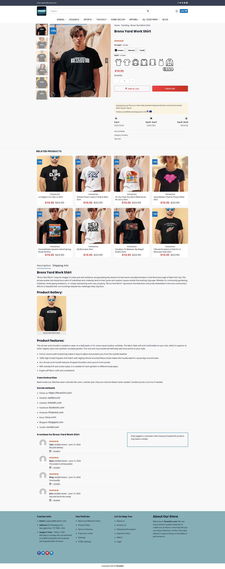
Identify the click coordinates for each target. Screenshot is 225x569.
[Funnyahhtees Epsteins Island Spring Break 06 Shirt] (55, 226)
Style (116, 55)
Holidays (74, 19)
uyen (119, 139)
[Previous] (54, 60)
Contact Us (121, 525)
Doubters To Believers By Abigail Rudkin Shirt (129, 250)
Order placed (119, 125)
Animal (60, 19)
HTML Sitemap (84, 541)
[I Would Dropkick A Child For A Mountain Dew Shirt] (170, 226)
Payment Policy (123, 533)
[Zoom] (52, 94)
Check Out (170, 88)
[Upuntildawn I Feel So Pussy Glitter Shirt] (170, 174)
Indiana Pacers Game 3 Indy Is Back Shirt (92, 198)
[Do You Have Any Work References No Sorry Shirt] (132, 174)
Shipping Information (126, 529)
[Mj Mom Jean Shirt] (93, 226)
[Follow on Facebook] (178, 3)
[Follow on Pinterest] (184, 3)
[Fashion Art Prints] (41, 11)
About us (121, 521)
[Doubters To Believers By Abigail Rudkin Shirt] (132, 226)
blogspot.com (55, 422)
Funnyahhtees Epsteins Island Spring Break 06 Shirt (54, 250)
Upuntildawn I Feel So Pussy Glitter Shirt (169, 198)
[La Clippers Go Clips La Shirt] (55, 174)
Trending (101, 19)
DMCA (119, 537)
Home (117, 25)
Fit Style (118, 45)
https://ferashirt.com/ (60, 392)
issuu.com (50, 417)
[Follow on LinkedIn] (187, 3)
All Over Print (150, 19)
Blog (165, 19)
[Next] (107, 60)
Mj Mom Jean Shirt (85, 249)
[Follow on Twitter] (180, 3)
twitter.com (54, 397)
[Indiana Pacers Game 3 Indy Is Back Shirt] (93, 174)
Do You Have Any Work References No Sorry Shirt (130, 198)
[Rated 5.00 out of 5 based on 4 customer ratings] (151, 41)
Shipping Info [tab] (60, 265)
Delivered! (184, 125)
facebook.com (56, 407)
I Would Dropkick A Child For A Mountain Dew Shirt (167, 250)
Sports (88, 19)
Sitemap (81, 537)
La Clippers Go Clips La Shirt (50, 197)
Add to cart (133, 88)
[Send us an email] (182, 3)
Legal (119, 541)
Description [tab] (44, 265)
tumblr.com (53, 427)
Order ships (151, 125)
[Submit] (148, 11)
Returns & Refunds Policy (89, 521)
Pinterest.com (56, 412)
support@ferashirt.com (56, 521)
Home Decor (118, 19)
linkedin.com (55, 402)
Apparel (133, 19)
